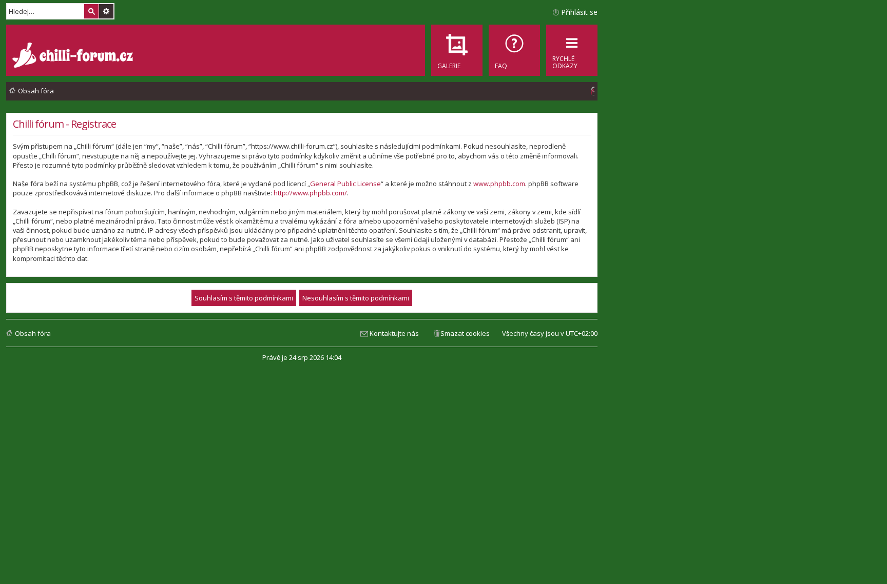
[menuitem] (514, 50)
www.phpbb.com (499, 183)
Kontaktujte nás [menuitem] (394, 333)
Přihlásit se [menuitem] (579, 12)
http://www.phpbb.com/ (310, 192)
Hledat (91, 11)
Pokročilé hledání (106, 11)
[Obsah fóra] (74, 56)
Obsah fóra (33, 333)
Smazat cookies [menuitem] (465, 333)
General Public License (345, 183)
